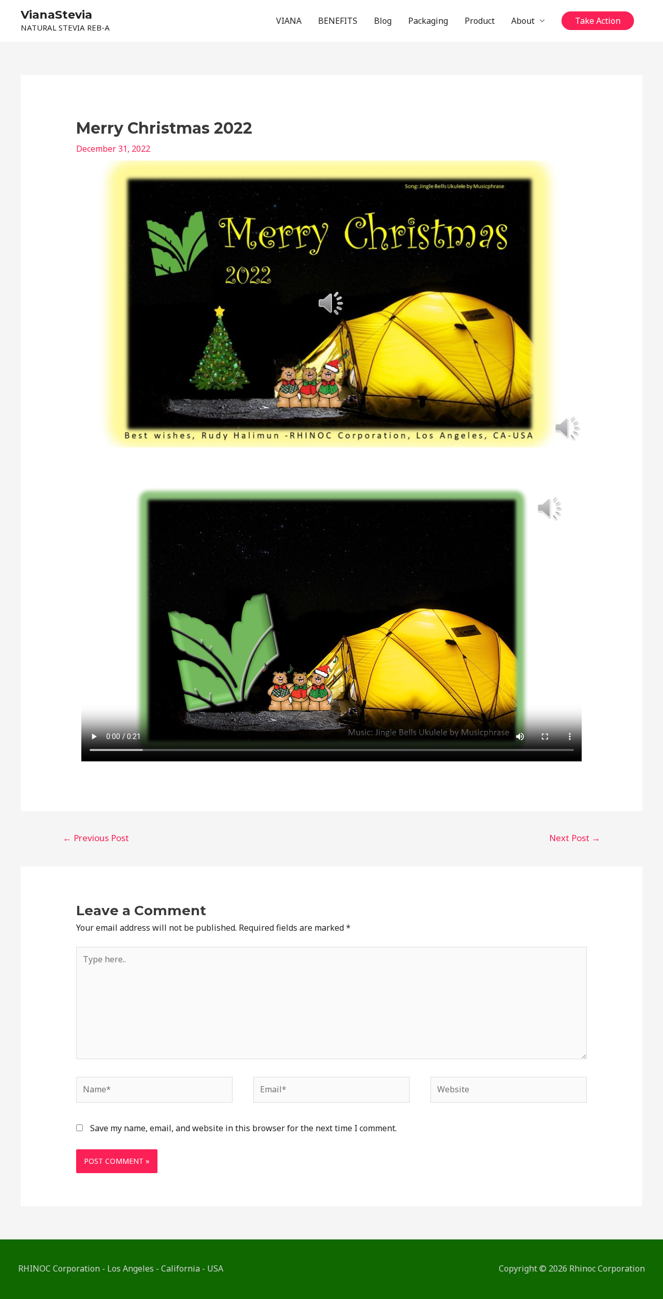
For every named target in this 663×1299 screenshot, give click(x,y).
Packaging (428, 20)
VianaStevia (56, 15)
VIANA (288, 20)
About (523, 20)
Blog (383, 20)
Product (480, 20)
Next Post (574, 838)
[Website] (508, 1091)
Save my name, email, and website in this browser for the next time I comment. (243, 1128)
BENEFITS (337, 20)
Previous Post (96, 838)
